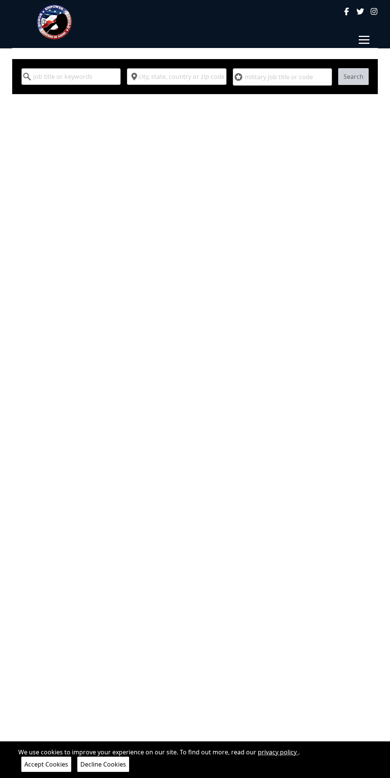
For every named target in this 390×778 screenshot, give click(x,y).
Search (353, 76)
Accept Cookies (46, 764)
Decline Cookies (103, 764)
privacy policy (278, 752)
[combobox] (71, 76)
